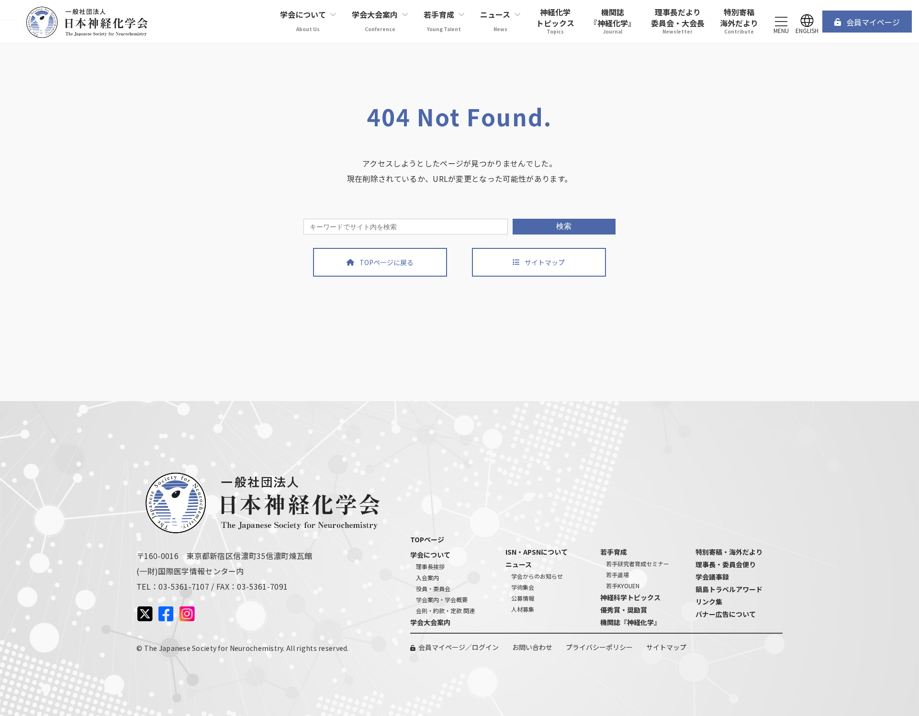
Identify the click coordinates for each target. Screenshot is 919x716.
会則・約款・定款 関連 (445, 610)
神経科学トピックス (630, 597)
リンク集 (708, 601)
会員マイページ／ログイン (458, 647)
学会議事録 (712, 577)
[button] (867, 22)
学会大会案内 (430, 622)
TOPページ (427, 539)
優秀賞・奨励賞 (623, 610)
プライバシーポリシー (599, 647)
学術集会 (522, 587)
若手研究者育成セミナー (637, 563)
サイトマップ (666, 647)
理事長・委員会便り (725, 564)
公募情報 (522, 598)
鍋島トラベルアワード (728, 589)
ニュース (518, 564)
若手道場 (617, 575)
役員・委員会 (433, 588)
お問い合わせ (532, 647)
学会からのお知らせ (537, 576)
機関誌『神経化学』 (630, 622)
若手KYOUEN (622, 586)
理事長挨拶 (430, 566)
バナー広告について (725, 614)
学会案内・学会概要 (442, 599)
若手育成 (613, 552)
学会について (430, 554)
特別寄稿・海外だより (728, 552)
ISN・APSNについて (536, 552)
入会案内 (427, 577)
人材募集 (522, 609)
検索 (564, 226)
